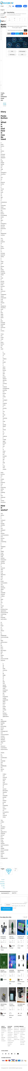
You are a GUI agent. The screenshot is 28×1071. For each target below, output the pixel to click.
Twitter (5, 1054)
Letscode (22, 1044)
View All (25, 917)
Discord (18, 1054)
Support (2, 25)
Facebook (2, 1054)
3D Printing (12, 54)
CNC (22, 54)
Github (2, 1039)
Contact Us (3, 1030)
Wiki (2, 1035)
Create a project (18, 6)
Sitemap (3, 1037)
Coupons (3, 1040)
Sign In (26, 6)
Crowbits (22, 1042)
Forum (2, 1032)
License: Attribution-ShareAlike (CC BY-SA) (2, 883)
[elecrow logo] (2, 2)
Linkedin (8, 1054)
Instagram (15, 1054)
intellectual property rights (10, 1044)
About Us (3, 1029)
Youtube (12, 1054)
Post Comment (7, 909)
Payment (10, 1035)
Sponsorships (17, 1031)
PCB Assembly (22, 51)
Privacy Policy (11, 1037)
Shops (2, 6)
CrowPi (21, 1039)
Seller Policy (16, 1039)
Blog (2, 1034)
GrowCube (22, 1041)
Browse (8, 904)
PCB (12, 51)
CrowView (22, 1038)
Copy (25, 30)
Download (1, 21)
